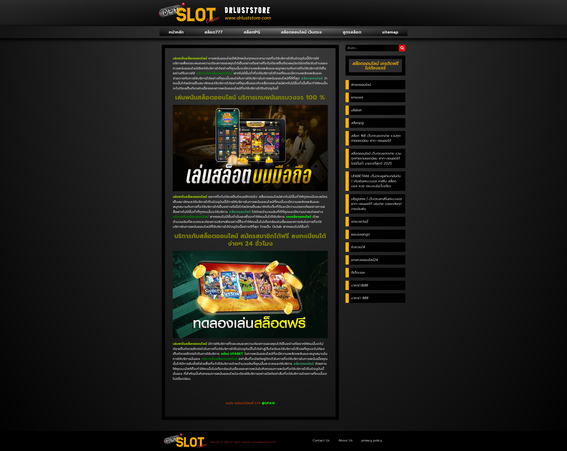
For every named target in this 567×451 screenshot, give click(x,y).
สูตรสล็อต (352, 32)
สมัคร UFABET (232, 353)
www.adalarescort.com (264, 442)
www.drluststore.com (248, 18)
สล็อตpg (357, 122)
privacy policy (371, 440)
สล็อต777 (213, 32)
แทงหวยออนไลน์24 (364, 259)
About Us (345, 440)
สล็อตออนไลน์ (303, 363)
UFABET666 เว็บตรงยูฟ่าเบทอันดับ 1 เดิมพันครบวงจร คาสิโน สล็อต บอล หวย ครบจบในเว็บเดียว (376, 181)
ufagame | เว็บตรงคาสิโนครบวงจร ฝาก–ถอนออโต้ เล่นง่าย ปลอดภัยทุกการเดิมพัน (376, 203)
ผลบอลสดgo (360, 234)
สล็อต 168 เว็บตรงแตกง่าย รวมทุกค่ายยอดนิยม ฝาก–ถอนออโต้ (375, 138)
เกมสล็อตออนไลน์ (298, 216)
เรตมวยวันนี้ (359, 221)
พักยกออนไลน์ (361, 84)
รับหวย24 (358, 247)
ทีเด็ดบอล (358, 272)
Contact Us (321, 440)
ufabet (356, 110)
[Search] (402, 48)
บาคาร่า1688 (359, 285)
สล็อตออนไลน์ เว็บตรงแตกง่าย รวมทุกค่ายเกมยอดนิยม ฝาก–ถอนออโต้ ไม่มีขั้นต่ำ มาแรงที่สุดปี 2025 (376, 158)
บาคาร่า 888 (359, 298)
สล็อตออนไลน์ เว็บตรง (301, 32)
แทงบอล (357, 97)
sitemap (390, 32)
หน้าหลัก (176, 32)
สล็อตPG (252, 32)
